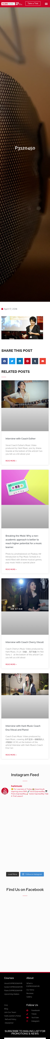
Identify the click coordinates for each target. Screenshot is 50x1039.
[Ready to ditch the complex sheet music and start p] (12, 807)
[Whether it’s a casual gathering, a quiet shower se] (12, 849)
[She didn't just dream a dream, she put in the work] (37, 807)
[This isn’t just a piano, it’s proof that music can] (12, 863)
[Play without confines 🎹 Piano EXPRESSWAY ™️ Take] (37, 849)
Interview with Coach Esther (21, 438)
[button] (46, 3)
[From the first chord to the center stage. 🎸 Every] (37, 821)
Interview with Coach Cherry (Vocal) (25, 642)
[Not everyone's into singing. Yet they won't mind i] (37, 835)
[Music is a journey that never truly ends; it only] (37, 863)
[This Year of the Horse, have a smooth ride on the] (12, 821)
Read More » (11, 461)
